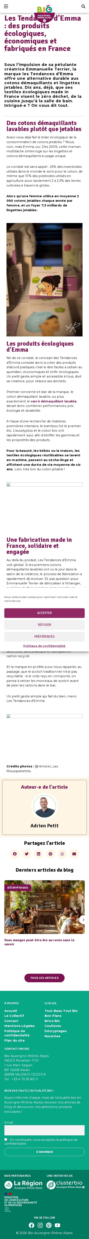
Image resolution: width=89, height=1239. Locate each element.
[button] (6, 7)
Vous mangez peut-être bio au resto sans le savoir (39, 942)
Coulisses (52, 1026)
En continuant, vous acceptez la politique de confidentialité (41, 1142)
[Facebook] (31, 1225)
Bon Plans (53, 1016)
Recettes (52, 1036)
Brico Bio (52, 1021)
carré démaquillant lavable (53, 401)
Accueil (10, 1011)
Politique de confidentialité (44, 646)
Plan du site (14, 1040)
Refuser (44, 625)
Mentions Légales (19, 1026)
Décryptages (55, 1031)
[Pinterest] (49, 1225)
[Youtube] (57, 1225)
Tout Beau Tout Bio (61, 1011)
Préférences (44, 637)
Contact (11, 1021)
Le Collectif (14, 1016)
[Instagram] (40, 1225)
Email (8, 1122)
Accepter (44, 613)
